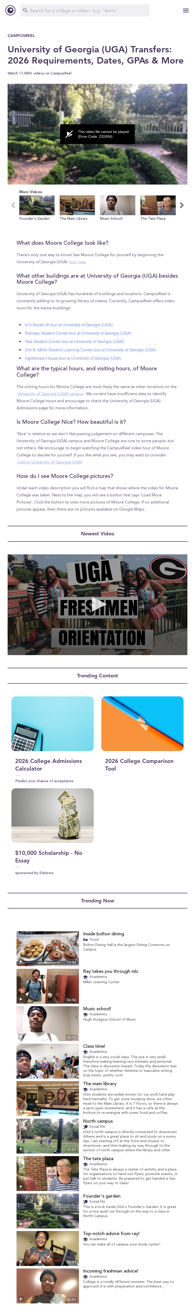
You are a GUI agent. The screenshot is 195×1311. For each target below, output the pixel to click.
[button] (37, 212)
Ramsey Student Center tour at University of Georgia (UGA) (78, 333)
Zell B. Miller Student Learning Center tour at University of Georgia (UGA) (90, 350)
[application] (97, 134)
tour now (77, 262)
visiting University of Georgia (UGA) (49, 462)
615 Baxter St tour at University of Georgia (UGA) (69, 325)
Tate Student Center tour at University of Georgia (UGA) (74, 341)
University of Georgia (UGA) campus (50, 394)
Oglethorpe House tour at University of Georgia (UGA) (73, 358)
